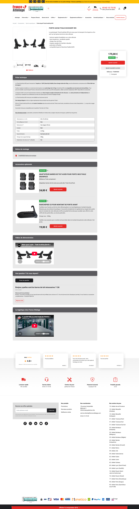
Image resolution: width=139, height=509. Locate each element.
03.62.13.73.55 (84, 416)
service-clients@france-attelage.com (90, 413)
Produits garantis (115, 384)
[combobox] (65, 8)
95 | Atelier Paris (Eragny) (116, 482)
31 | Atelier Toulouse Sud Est (117, 424)
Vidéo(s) (30, 70)
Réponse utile (19, 300)
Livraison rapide (23, 384)
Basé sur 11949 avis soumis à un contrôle (28, 364)
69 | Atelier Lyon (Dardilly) (116, 468)
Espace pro (89, 10)
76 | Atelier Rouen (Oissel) (116, 476)
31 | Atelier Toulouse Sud (116, 422)
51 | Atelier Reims (114, 448)
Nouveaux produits (66, 409)
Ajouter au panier (58, 189)
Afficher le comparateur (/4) (68, 507)
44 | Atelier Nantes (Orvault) (117, 445)
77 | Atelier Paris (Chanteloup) (117, 479)
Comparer (114, 74)
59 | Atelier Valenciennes (116, 453)
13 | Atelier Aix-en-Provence (117, 406)
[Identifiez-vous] (119, 8)
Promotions (64, 406)
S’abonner (51, 410)
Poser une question (24, 280)
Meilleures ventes (66, 412)
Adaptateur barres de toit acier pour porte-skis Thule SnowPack (62, 175)
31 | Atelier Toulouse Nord (116, 419)
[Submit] (48, 8)
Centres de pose (69, 384)
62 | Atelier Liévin (114, 459)
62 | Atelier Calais (114, 456)
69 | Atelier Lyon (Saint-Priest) (117, 465)
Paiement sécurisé (92, 384)
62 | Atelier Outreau (114, 462)
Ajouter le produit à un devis (113, 68)
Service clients (46, 384)
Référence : (110, 71)
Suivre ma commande (95, 10)
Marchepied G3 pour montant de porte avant (58, 205)
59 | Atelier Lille (113, 451)
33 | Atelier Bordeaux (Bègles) (117, 437)
